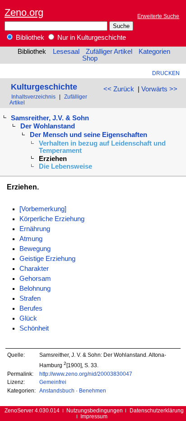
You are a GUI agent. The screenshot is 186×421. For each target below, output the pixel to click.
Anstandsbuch (56, 390)
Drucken (166, 73)
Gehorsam (35, 278)
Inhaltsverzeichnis (33, 96)
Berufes (30, 308)
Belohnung (35, 288)
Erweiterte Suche (158, 16)
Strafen (30, 298)
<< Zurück (118, 89)
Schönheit (34, 328)
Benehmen (92, 390)
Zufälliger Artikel (109, 51)
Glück (28, 318)
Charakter (34, 268)
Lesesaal (66, 51)
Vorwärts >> (159, 89)
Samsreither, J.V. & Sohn (50, 118)
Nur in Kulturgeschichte (91, 37)
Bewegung (35, 248)
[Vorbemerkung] (42, 209)
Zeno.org (24, 12)
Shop (90, 58)
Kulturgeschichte (44, 86)
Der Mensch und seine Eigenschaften (88, 134)
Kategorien (154, 51)
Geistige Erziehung (47, 258)
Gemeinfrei (52, 382)
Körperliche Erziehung (51, 218)
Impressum (93, 416)
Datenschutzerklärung (157, 410)
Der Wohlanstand (47, 126)
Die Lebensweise (65, 166)
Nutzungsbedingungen (94, 410)
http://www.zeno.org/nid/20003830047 (85, 374)
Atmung (30, 238)
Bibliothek (29, 37)
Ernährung (34, 228)
